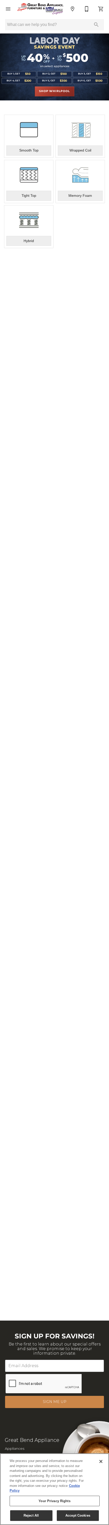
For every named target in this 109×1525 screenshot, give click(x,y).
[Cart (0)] (101, 9)
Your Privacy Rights (54, 1501)
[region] (54, 1489)
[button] (8, 9)
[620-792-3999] (87, 9)
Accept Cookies (77, 1515)
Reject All (31, 1515)
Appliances (14, 1448)
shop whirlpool (54, 91)
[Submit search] (96, 24)
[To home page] (40, 9)
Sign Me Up (54, 1401)
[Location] (72, 9)
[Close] (100, 1461)
